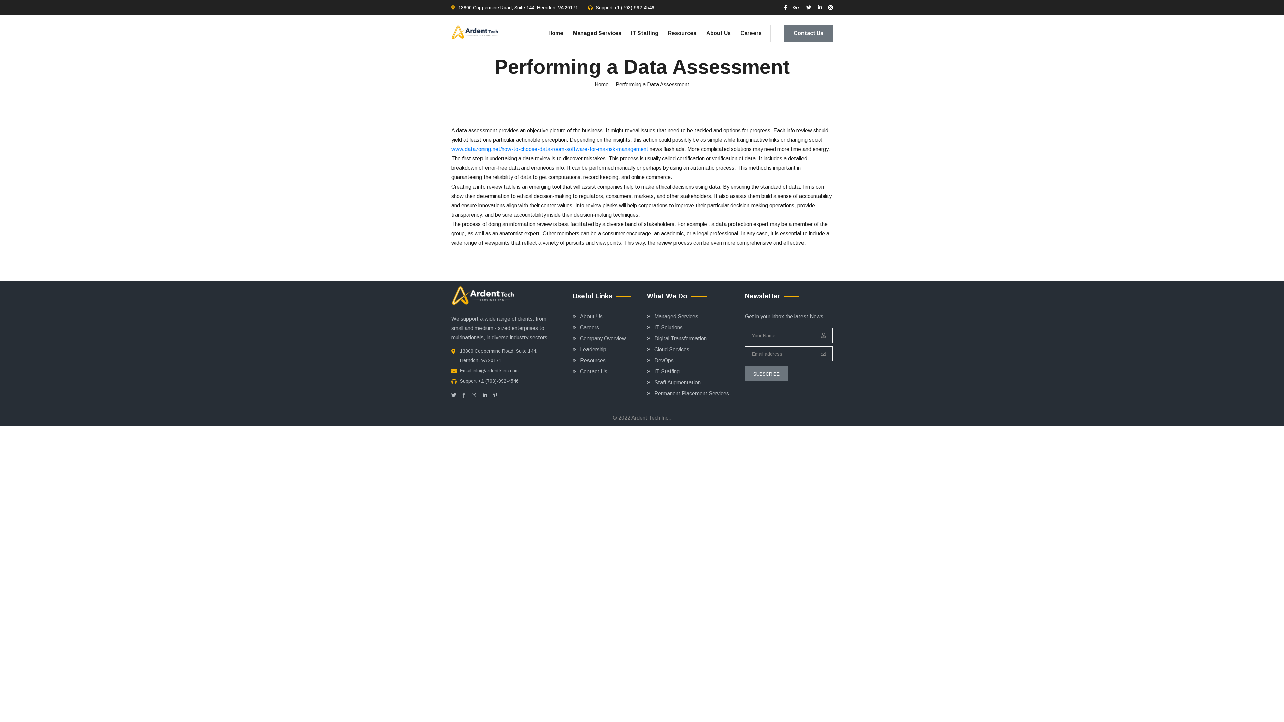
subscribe (766, 374)
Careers (751, 33)
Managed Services (597, 33)
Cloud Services (671, 349)
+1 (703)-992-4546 (634, 7)
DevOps (664, 360)
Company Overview (603, 338)
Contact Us (808, 33)
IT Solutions (668, 327)
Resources (682, 33)
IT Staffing (644, 33)
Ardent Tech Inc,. (651, 418)
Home (555, 33)
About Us (718, 33)
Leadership (593, 349)
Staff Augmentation (677, 382)
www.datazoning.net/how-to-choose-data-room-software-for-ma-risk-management (549, 149)
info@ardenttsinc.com (496, 370)
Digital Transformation (680, 338)
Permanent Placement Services (691, 393)
